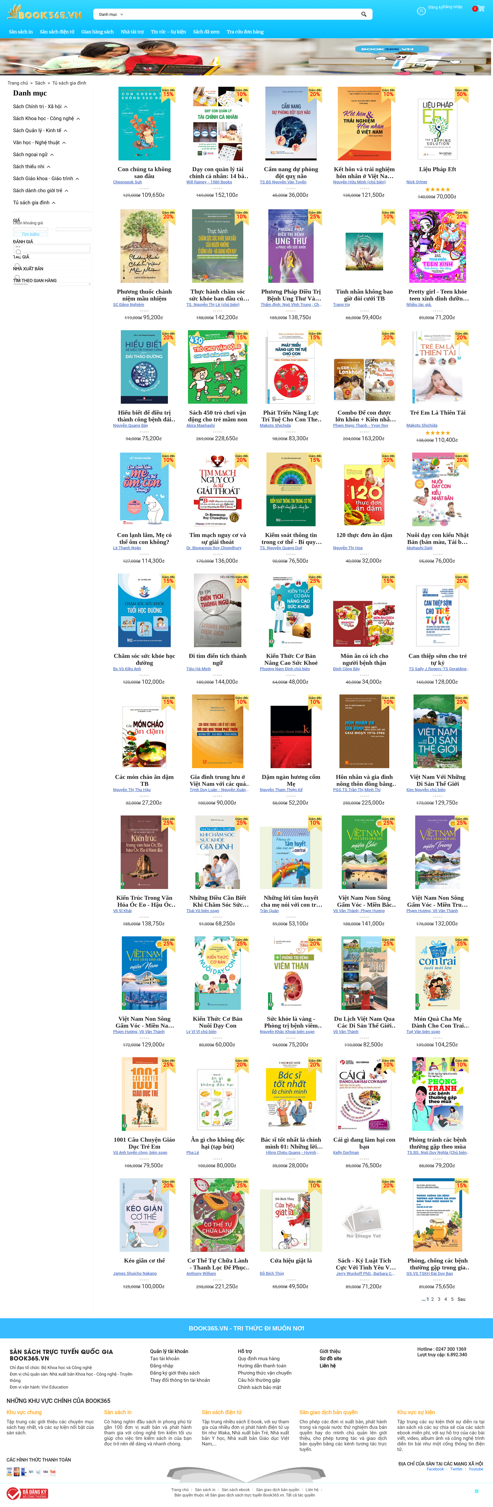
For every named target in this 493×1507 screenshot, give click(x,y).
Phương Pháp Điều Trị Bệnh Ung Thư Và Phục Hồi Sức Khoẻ (291, 295)
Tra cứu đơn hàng (245, 32)
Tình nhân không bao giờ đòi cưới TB (364, 295)
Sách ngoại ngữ (30, 154)
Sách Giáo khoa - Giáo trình (43, 178)
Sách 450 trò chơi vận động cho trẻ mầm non (217, 416)
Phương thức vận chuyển (265, 1373)
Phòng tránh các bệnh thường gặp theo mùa (438, 1143)
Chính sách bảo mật (259, 1387)
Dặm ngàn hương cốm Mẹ (291, 780)
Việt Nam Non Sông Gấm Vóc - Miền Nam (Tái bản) (144, 1022)
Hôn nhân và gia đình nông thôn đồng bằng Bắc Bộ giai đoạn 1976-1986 (364, 780)
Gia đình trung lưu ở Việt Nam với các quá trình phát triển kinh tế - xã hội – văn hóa (217, 780)
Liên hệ (328, 1366)
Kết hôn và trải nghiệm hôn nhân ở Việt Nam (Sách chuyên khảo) (364, 173)
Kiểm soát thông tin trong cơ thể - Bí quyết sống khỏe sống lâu (291, 538)
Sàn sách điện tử (57, 32)
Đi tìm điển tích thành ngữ (218, 659)
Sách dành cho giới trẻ (37, 191)
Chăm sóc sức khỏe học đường (144, 659)
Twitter (456, 1469)
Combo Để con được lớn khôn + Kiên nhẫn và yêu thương (364, 416)
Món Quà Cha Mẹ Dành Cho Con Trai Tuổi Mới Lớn (438, 1022)
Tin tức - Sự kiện (168, 32)
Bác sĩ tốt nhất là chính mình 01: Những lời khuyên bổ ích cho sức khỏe (291, 1143)
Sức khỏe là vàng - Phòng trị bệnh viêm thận (291, 1022)
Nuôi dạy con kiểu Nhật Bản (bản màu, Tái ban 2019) (438, 538)
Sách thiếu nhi (28, 167)
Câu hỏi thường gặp (259, 1380)
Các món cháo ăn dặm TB (144, 780)
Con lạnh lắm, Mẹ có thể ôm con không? (144, 538)
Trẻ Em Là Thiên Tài (438, 412)
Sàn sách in (21, 32)
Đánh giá (23, 242)
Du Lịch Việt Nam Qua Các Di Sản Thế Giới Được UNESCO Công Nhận (364, 1022)
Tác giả (21, 257)
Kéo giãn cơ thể (144, 1260)
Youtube (476, 1469)
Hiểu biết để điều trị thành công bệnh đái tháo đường (144, 416)
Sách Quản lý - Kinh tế (37, 130)
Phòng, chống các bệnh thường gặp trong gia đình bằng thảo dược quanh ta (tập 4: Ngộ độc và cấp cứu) (437, 1264)
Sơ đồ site (331, 1358)
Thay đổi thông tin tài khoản (180, 1380)
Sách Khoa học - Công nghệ (43, 118)
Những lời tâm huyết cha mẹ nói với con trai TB (291, 901)
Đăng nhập (452, 6)
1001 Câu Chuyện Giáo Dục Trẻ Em (144, 1143)
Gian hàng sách (97, 32)
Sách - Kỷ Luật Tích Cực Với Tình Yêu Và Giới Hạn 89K (364, 1264)
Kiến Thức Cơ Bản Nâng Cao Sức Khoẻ (291, 659)
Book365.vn (208, 1328)
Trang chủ (18, 83)
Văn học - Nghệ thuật (36, 143)
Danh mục (108, 14)
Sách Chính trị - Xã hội (37, 106)
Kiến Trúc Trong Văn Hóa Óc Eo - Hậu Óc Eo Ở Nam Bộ (144, 901)
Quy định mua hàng (259, 1358)
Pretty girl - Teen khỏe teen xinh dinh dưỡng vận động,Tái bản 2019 (438, 295)
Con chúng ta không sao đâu (144, 172)
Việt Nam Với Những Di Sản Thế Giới (438, 780)
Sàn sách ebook (236, 1489)
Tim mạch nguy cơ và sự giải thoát (217, 538)
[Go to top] (477, 1491)
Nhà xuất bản (28, 269)
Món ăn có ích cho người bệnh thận (364, 659)
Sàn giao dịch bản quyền (277, 1489)
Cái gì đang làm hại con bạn (364, 1143)
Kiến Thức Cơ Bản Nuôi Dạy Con (218, 1022)
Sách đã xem (206, 32)
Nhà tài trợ (132, 32)
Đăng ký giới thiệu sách (175, 1373)
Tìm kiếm (31, 234)
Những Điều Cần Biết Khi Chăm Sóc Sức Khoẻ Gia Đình (217, 901)
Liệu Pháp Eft (437, 169)
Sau (461, 1299)
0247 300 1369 (451, 1349)
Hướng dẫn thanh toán (262, 1366)
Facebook (435, 1469)
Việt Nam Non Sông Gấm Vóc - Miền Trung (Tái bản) (437, 901)
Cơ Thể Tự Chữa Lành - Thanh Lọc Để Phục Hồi (217, 1264)
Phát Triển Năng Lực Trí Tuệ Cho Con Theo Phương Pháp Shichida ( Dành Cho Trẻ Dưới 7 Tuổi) (291, 416)
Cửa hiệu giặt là (291, 1260)
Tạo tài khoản (164, 1358)
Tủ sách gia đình (31, 203)
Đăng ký (435, 7)
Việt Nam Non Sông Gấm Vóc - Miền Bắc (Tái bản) (364, 901)
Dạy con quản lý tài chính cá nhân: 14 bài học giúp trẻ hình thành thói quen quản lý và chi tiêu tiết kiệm (218, 173)
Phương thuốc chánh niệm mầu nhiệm (144, 295)
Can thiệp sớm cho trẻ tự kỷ (438, 659)
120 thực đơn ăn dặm (364, 535)
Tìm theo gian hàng (35, 281)
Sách (40, 83)
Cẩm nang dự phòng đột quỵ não (291, 172)
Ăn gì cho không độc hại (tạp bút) (218, 1143)
